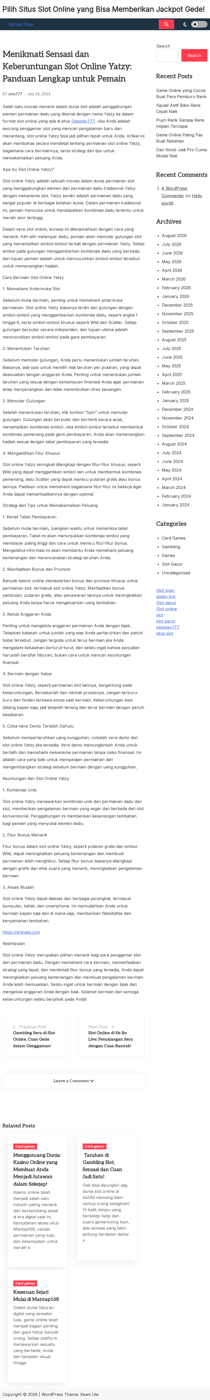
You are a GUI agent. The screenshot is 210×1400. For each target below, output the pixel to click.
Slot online (166, 608)
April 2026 (172, 270)
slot (159, 614)
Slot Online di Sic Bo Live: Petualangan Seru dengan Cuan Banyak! (110, 1039)
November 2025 (177, 313)
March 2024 (174, 487)
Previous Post (32, 1026)
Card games (174, 538)
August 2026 (174, 235)
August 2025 (174, 339)
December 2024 (177, 409)
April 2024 (172, 478)
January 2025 (175, 400)
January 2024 (176, 504)
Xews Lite (89, 1394)
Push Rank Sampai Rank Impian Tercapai (180, 123)
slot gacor (166, 621)
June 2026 (172, 252)
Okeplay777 (82, 121)
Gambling (171, 546)
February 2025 (176, 391)
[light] (192, 24)
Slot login (165, 590)
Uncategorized (176, 572)
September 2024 (178, 435)
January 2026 (175, 296)
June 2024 (172, 461)
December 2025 (177, 305)
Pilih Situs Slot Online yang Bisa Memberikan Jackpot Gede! (104, 9)
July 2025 (171, 348)
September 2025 (178, 331)
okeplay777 (167, 627)
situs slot (164, 633)
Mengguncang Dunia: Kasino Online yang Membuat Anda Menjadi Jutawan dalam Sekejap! (37, 1169)
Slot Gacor (172, 564)
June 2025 (172, 357)
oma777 (15, 94)
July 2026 (171, 244)
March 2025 (173, 383)
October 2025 (175, 322)
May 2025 (171, 365)
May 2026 (171, 261)
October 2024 (175, 426)
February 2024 (176, 496)
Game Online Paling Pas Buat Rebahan (179, 138)
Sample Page (20, 24)
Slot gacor (166, 602)
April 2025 (172, 374)
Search (163, 46)
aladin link (165, 596)
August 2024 (174, 444)
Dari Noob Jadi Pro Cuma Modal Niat (181, 152)
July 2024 (172, 452)
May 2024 (172, 470)
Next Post (98, 1026)
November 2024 (178, 418)
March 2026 (174, 279)
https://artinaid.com (21, 932)
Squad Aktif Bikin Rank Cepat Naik (178, 108)
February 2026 (176, 287)
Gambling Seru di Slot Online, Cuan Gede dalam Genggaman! (34, 1039)
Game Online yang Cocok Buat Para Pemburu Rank (181, 93)
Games (168, 555)
